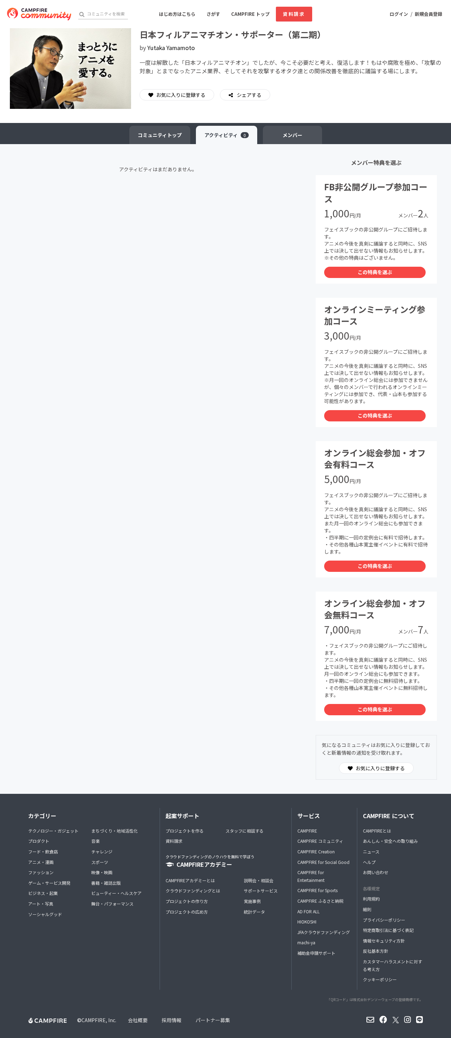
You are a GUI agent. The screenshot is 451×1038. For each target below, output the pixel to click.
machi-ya (306, 942)
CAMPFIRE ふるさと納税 (320, 901)
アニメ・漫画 (41, 862)
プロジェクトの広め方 (187, 912)
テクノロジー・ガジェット (53, 831)
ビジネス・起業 (43, 893)
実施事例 (252, 901)
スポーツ (99, 862)
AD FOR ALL (308, 911)
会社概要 (138, 1020)
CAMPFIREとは (377, 831)
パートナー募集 (213, 1020)
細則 (367, 909)
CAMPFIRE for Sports (317, 890)
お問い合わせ (375, 872)
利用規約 (371, 899)
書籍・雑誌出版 (106, 883)
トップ (160, 134)
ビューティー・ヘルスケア (116, 893)
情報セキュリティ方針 (384, 941)
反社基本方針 (375, 951)
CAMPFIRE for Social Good (323, 862)
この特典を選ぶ (375, 272)
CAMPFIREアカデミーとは (190, 880)
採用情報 (171, 1020)
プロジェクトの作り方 (187, 901)
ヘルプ (369, 862)
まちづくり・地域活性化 (114, 831)
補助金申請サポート (316, 953)
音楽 (95, 841)
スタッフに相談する (245, 831)
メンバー (292, 134)
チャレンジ (101, 851)
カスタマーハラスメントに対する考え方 (392, 965)
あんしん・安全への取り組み (390, 841)
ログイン (399, 14)
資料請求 (294, 14)
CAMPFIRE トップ (250, 14)
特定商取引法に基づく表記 (388, 930)
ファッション (41, 872)
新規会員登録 (428, 14)
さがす (213, 14)
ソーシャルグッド (45, 914)
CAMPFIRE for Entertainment (311, 876)
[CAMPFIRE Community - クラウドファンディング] (39, 14)
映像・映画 (101, 872)
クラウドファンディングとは (193, 891)
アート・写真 (40, 904)
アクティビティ (225, 134)
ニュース (371, 851)
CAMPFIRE (307, 831)
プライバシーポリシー (384, 920)
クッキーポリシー (380, 979)
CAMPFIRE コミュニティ (320, 841)
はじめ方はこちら (177, 14)
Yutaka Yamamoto (171, 47)
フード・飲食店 (43, 851)
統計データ (254, 912)
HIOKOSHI (306, 922)
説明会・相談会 (258, 880)
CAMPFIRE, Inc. (98, 1020)
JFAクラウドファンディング (323, 932)
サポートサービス (261, 891)
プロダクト (38, 841)
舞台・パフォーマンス (112, 904)
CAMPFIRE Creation (316, 851)
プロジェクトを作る (185, 831)
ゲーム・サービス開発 (49, 883)
